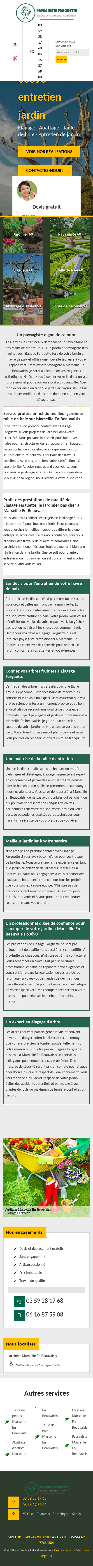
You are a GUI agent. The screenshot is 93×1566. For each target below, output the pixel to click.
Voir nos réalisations (49, 152)
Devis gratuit (63, 1550)
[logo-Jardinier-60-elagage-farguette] (46, 13)
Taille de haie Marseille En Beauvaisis (50, 1436)
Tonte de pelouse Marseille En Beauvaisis (20, 1422)
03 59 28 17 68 (40, 37)
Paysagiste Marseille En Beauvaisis (79, 1445)
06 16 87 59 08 (40, 66)
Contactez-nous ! (45, 171)
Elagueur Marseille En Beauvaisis (79, 1419)
